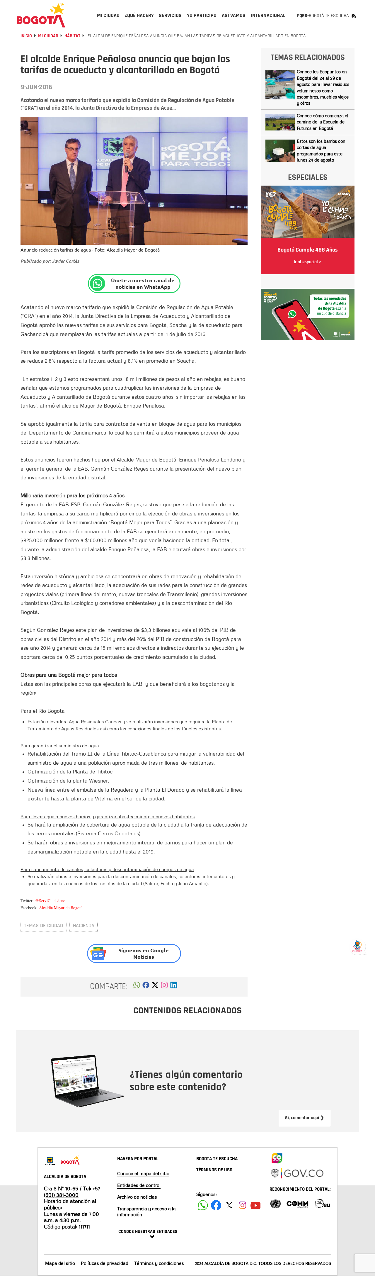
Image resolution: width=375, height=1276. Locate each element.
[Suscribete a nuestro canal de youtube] (255, 1205)
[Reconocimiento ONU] (275, 1203)
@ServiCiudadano (50, 900)
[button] (136, 987)
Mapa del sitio (60, 1263)
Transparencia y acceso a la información (146, 1211)
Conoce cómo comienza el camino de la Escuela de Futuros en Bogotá (322, 122)
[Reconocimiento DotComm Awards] (297, 1203)
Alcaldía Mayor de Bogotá (60, 907)
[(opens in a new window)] (164, 987)
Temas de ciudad (43, 925)
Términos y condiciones (159, 1263)
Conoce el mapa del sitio (143, 1173)
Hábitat (72, 36)
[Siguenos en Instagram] (242, 1205)
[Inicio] (41, 15)
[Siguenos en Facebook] (203, 1205)
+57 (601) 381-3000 (72, 1191)
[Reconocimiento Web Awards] (322, 1203)
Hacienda (83, 925)
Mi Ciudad (48, 36)
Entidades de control (139, 1185)
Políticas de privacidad (104, 1263)
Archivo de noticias (137, 1197)
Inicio (26, 36)
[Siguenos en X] (229, 1205)
